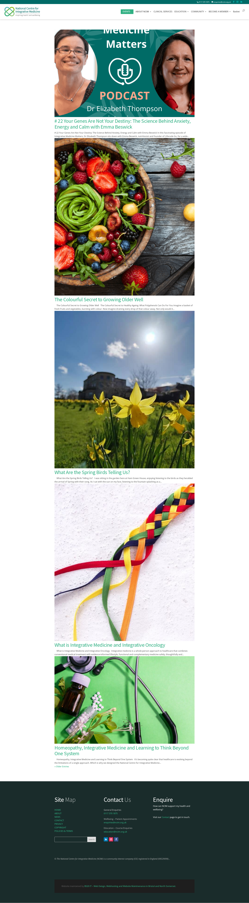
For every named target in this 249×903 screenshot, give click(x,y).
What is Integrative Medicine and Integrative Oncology (109, 645)
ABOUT (57, 813)
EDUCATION (180, 12)
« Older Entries (61, 766)
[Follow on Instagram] (111, 839)
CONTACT (59, 820)
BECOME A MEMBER (218, 12)
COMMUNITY (197, 12)
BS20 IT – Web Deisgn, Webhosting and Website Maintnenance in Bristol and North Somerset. (130, 886)
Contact (165, 817)
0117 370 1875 (204, 2)
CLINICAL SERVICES (163, 12)
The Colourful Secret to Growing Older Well (98, 299)
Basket (236, 12)
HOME (57, 809)
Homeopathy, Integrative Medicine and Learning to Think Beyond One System (121, 750)
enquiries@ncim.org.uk (115, 822)
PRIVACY (58, 823)
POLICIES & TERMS (63, 831)
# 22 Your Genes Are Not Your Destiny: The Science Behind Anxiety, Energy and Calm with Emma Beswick (122, 124)
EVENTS (126, 11)
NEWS (57, 817)
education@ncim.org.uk (115, 831)
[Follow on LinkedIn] (106, 839)
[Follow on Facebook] (116, 839)
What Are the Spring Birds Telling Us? (92, 472)
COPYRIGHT (60, 827)
